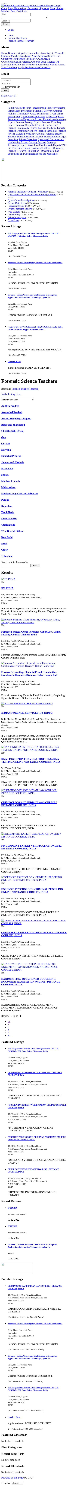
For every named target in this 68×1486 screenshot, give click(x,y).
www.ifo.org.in (42, 58)
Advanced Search (46, 56)
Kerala (5, 474)
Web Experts (54, 145)
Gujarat (5, 443)
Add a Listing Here (11, 394)
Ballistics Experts (16, 108)
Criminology (23, 113)
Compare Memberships (13, 56)
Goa (3, 437)
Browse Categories (17, 53)
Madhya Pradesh (10, 481)
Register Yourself (55, 53)
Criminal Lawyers (43, 110)
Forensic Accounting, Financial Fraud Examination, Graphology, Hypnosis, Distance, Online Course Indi (29, 673)
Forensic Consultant (26, 125)
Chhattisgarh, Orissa (12, 431)
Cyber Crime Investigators (21, 200)
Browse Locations (37, 53)
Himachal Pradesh (11, 456)
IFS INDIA (7, 588)
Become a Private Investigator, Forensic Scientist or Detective (35, 262)
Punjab (5, 499)
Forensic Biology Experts (28, 122)
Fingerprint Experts (33, 119)
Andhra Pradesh (10, 406)
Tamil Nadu (7, 512)
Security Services (37, 142)
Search (6, 24)
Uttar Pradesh (9, 518)
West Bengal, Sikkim (12, 531)
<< (9, 1021)
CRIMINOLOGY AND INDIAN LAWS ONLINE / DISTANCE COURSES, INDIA (29, 804)
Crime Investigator (55, 108)
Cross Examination (39, 113)
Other (4, 549)
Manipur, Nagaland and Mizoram (19, 493)
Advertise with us (48, 64)
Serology (51, 142)
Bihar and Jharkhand (13, 424)
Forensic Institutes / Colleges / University (42, 148)
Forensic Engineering (47, 125)
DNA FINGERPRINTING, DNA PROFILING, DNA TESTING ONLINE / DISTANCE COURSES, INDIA (30, 760)
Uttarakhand (8, 524)
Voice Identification (37, 145)
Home (11, 35)
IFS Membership (30, 64)
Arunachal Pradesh (11, 412)
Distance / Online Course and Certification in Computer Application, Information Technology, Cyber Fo (32, 296)
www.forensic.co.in (11, 61)
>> (9, 1035)
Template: (6, 1483)
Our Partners (18, 58)
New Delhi (6, 537)
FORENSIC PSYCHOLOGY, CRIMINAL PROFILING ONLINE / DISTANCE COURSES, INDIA (32, 890)
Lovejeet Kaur (14, 361)
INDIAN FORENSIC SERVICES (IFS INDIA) (27, 712)
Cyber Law (51, 116)
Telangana (6, 556)
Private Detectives (28, 139)
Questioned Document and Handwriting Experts (32, 194)
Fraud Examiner (52, 136)
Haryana (6, 449)
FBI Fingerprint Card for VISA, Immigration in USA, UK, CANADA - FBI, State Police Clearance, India (33, 234)
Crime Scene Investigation (21, 110)
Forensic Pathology (47, 130)
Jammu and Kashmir (12, 462)
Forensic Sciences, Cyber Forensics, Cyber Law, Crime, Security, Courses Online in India (31, 633)
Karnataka (7, 468)
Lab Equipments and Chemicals (33, 152)
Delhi (4, 543)
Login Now (31, 56)
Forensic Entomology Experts (22, 128)
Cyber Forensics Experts (33, 116)
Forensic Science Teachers (30, 136)
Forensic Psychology (34, 133)
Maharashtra (8, 487)
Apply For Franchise (28, 67)
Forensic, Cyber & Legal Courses (38, 61)
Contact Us (44, 67)
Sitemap (30, 58)
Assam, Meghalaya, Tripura (16, 418)
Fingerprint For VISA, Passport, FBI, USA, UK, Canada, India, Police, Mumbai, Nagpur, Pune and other (35, 328)
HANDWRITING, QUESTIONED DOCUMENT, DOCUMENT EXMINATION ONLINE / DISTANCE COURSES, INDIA (30, 981)
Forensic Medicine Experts (51, 128)
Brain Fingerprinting (35, 108)
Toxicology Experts (17, 145)
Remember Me (12, 87)
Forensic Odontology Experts (22, 130)
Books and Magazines (46, 153)
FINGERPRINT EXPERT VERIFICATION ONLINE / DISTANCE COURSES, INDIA (31, 847)
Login (11, 29)
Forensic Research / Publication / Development (31, 151)
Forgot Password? (8, 96)
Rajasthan (6, 506)
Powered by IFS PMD (12, 1477)
